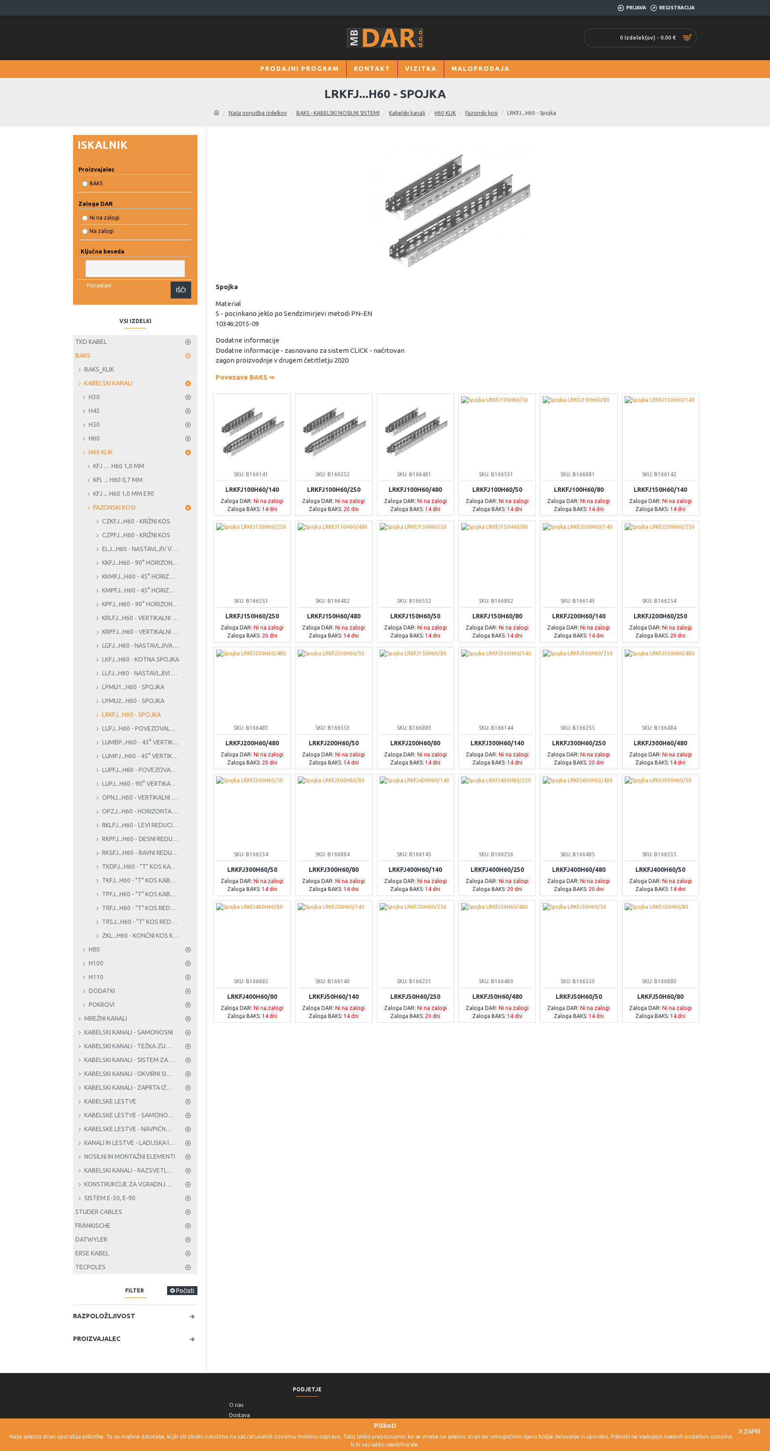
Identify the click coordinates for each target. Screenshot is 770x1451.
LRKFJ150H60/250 (252, 616)
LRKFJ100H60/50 (497, 489)
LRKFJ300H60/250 (579, 743)
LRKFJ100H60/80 (579, 489)
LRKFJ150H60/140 (660, 489)
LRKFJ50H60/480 (497, 996)
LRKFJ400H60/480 (579, 869)
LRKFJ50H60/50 (579, 996)
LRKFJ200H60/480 (252, 743)
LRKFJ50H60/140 (334, 996)
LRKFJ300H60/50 (252, 869)
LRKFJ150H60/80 (497, 616)
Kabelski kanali (407, 113)
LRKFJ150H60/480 (333, 616)
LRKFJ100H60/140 (252, 489)
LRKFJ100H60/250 (333, 489)
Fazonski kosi (481, 113)
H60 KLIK (445, 113)
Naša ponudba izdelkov (258, 113)
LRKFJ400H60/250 (497, 869)
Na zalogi (102, 231)
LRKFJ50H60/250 (415, 996)
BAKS (96, 183)
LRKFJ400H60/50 (660, 869)
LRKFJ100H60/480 (415, 489)
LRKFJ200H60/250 (660, 616)
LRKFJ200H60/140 (579, 616)
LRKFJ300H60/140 (497, 743)
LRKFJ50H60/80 (660, 996)
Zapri (752, 1431)
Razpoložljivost (104, 1316)
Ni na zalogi (104, 218)
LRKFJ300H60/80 (334, 869)
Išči (181, 290)
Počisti (185, 1290)
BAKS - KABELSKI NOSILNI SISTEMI (338, 113)
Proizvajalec (96, 1338)
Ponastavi (99, 285)
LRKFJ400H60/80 (252, 996)
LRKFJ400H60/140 (415, 869)
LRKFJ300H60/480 (660, 743)
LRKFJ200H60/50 (334, 743)
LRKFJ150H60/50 (415, 616)
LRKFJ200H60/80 (415, 743)
